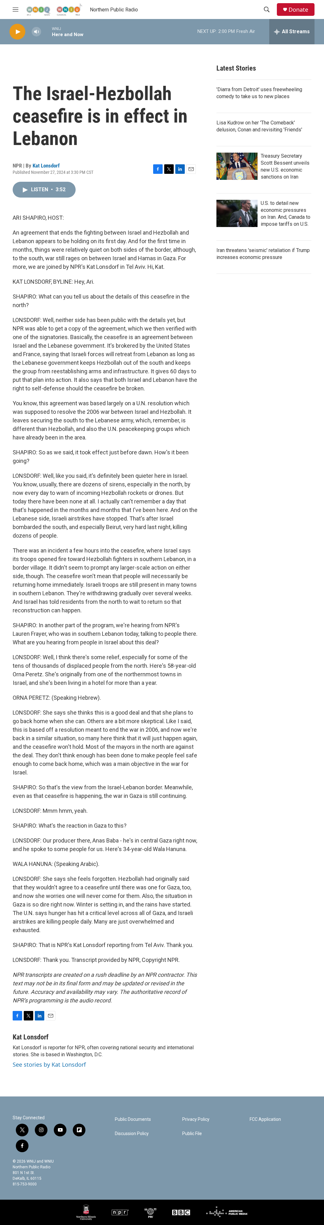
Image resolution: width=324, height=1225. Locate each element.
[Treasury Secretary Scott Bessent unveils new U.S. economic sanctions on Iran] (237, 166)
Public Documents (133, 1119)
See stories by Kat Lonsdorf (49, 1064)
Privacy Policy (195, 1119)
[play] (17, 31)
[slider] (46, 31)
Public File (192, 1133)
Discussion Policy (132, 1133)
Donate (298, 9)
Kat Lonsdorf (46, 165)
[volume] (36, 32)
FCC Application (265, 1119)
